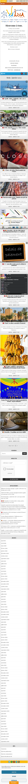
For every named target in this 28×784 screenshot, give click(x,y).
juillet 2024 (4, 594)
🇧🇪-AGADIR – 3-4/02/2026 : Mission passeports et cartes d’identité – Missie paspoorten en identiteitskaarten (13, 522)
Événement (12, 86)
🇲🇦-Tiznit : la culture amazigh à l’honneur (14, 323)
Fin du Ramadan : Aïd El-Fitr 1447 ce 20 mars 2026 (13, 496)
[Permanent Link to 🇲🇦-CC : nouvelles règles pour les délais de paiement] (14, 252)
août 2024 (3, 591)
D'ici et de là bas (15, 84)
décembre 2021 (5, 673)
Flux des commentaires (6, 754)
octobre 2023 (4, 617)
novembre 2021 (5, 675)
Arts (4, 143)
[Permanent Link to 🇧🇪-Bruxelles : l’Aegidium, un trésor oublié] (14, 421)
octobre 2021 (4, 678)
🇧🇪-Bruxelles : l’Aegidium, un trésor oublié (14, 432)
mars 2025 (3, 573)
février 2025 (4, 576)
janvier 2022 (4, 670)
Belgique (9, 143)
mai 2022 (3, 660)
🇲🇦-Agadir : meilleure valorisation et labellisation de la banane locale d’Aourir (14, 367)
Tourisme (19, 220)
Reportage (23, 279)
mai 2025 (3, 568)
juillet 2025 (4, 563)
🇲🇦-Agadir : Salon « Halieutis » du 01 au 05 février (14, 99)
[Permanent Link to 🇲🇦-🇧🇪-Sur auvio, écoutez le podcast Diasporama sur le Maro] (14, 284)
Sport (25, 219)
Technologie (11, 220)
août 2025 (3, 561)
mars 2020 (3, 726)
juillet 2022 (4, 655)
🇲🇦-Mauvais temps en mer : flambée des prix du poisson (14, 198)
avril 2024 (3, 601)
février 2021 (4, 698)
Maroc (24, 115)
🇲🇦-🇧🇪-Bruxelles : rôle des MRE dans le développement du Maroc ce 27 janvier (14, 231)
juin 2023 (3, 627)
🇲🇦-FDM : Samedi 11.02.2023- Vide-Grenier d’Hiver (14, 128)
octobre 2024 (4, 586)
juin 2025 (3, 566)
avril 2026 (3, 543)
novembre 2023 (5, 614)
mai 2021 (3, 690)
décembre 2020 (5, 703)
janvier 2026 (4, 551)
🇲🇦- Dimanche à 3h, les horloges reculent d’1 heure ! (13, 512)
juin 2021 (3, 688)
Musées (24, 314)
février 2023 (4, 637)
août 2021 (3, 683)
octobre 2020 (4, 708)
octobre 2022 (4, 647)
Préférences (14, 780)
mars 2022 (3, 665)
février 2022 (4, 667)
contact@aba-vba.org (14, 61)
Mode (9, 219)
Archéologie (6, 84)
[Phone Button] (12, 762)
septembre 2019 (5, 741)
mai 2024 (3, 599)
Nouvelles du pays (22, 87)
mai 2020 (3, 721)
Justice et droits (7, 247)
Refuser (14, 776)
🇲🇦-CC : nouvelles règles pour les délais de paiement (14, 264)
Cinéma (14, 143)
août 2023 (3, 622)
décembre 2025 (5, 553)
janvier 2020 (4, 731)
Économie (6, 86)
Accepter (14, 772)
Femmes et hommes (21, 86)
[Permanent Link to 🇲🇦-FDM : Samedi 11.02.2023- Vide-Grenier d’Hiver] (14, 118)
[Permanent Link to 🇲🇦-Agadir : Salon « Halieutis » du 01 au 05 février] (14, 89)
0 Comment (25, 96)
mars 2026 (3, 545)
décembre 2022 (5, 642)
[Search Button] (26, 73)
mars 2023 (3, 634)
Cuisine (3, 214)
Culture (9, 214)
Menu (4, 3)
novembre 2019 (5, 736)
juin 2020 (3, 718)
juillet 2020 (4, 716)
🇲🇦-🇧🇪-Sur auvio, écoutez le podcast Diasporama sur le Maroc (14, 296)
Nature (11, 341)
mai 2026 (3, 540)
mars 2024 (3, 604)
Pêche (22, 188)
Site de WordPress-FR (6, 756)
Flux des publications (6, 751)
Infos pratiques (17, 115)
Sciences (19, 219)
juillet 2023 (4, 624)
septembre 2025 (5, 558)
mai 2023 (3, 629)
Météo (7, 188)
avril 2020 (3, 723)
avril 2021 (3, 693)
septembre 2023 (5, 619)
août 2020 (3, 713)
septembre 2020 (5, 711)
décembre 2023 (5, 612)
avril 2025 (3, 571)
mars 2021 (3, 695)
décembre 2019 (5, 734)
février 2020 (4, 728)
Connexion (3, 748)
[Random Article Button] (22, 73)
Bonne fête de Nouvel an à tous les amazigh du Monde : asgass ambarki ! (14, 400)
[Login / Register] (24, 73)
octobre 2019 (4, 739)
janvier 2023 (4, 639)
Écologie (23, 84)
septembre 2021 (5, 680)
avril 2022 (3, 662)
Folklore (9, 385)
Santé (13, 219)
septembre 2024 (5, 589)
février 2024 (4, 606)
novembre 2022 (5, 645)
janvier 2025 (4, 578)
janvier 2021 (4, 701)
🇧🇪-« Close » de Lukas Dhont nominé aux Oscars (14, 170)
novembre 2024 (5, 584)
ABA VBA (10, 107)
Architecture (13, 212)
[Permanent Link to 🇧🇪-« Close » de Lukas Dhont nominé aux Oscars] (14, 154)
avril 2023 (3, 632)
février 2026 (4, 548)
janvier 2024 (4, 609)
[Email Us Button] (9, 762)
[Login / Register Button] (16, 762)
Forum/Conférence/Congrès (9, 87)
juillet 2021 (3, 685)
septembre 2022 (5, 650)
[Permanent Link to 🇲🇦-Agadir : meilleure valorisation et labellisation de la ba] (14, 350)
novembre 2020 (5, 706)
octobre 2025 (4, 556)
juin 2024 (3, 596)
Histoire (4, 314)
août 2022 (3, 652)
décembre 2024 (5, 581)
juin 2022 (3, 657)
